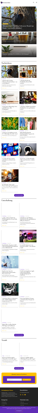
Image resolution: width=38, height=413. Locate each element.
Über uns (22, 402)
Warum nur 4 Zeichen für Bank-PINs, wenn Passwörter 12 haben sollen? (27, 160)
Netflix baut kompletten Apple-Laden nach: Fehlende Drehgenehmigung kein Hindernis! (27, 273)
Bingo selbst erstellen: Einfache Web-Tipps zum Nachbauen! (9, 325)
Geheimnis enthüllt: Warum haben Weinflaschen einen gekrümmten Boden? (28, 108)
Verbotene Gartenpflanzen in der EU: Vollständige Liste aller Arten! (10, 133)
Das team (22, 405)
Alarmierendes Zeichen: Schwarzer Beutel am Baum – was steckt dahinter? (9, 82)
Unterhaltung (4, 216)
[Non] (36, 409)
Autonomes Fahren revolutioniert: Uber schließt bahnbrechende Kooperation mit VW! (10, 300)
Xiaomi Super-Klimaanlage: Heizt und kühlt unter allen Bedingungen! (9, 108)
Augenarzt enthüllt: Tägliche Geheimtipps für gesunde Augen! (27, 358)
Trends (3, 355)
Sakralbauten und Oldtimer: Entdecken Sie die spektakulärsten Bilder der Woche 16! (28, 219)
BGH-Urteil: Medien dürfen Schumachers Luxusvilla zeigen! (9, 358)
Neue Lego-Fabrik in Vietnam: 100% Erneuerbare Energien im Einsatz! (27, 300)
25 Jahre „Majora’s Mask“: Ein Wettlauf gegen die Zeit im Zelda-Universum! (9, 219)
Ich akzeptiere (19, 410)
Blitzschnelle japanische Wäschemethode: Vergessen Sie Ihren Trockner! (27, 134)
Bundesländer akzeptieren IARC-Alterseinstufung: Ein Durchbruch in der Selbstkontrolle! (10, 246)
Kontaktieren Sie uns (24, 403)
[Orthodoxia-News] (5, 2)
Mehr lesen (4, 88)
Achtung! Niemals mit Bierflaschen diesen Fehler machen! (26, 82)
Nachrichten (4, 78)
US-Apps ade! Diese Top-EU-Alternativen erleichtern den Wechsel (8, 160)
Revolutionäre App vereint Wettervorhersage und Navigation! (10, 185)
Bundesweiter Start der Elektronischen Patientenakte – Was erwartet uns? (9, 272)
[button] (33, 2)
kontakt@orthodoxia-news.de (25, 392)
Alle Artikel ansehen (19, 195)
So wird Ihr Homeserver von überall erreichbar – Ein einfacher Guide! (28, 246)
